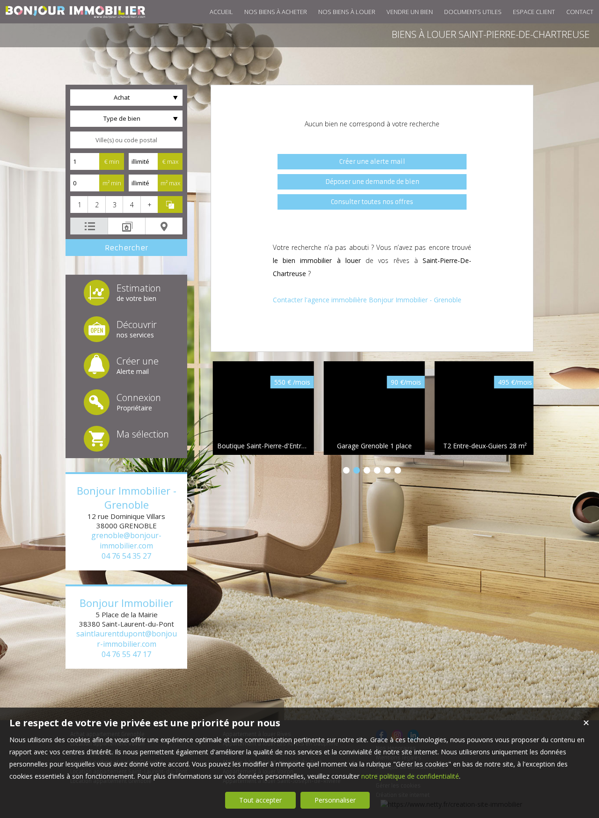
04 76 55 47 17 (126, 654)
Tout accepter (260, 800)
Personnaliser (335, 800)
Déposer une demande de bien (372, 182)
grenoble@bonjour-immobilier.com (126, 540)
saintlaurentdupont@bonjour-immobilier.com (126, 638)
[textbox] (126, 139)
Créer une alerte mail (372, 162)
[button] (79, 204)
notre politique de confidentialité (410, 776)
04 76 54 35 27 (126, 556)
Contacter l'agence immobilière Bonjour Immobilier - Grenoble (367, 299)
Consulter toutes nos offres (372, 202)
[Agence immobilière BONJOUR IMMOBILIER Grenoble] (75, 13)
